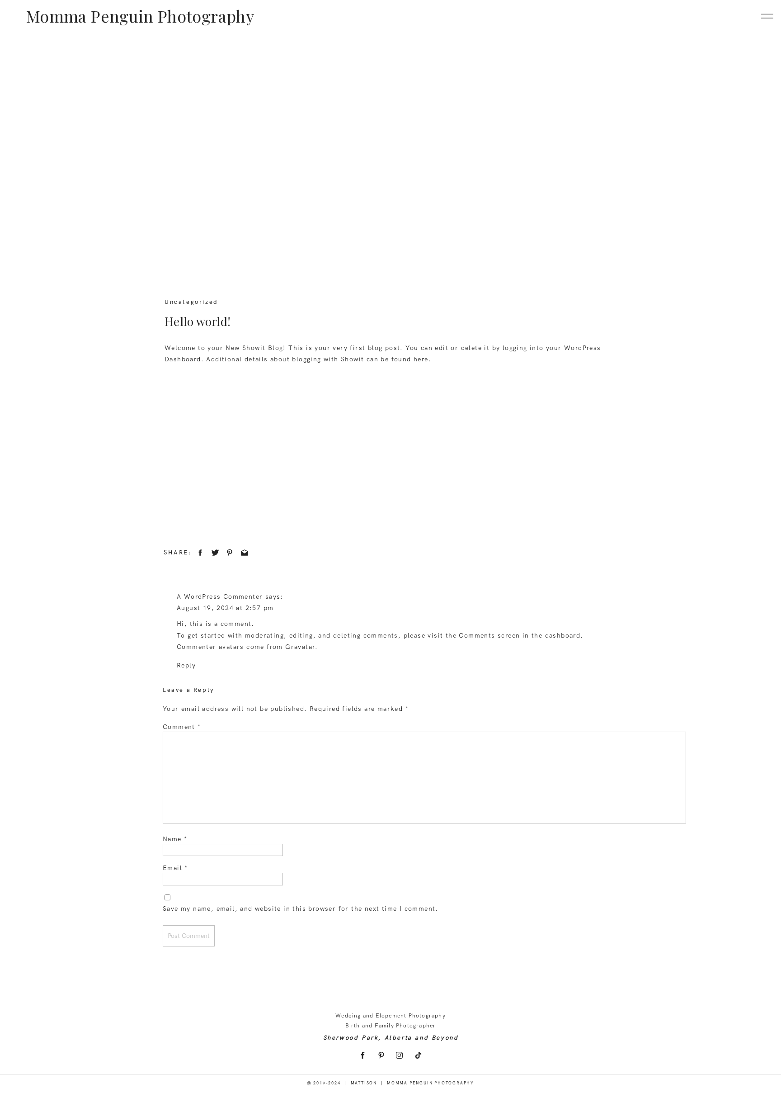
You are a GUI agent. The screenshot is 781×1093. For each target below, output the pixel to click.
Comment (182, 727)
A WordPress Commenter (220, 596)
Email (175, 868)
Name (175, 839)
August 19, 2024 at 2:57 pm (225, 608)
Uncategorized (191, 302)
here (421, 359)
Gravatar (300, 647)
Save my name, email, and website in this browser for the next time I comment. (300, 908)
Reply (186, 665)
